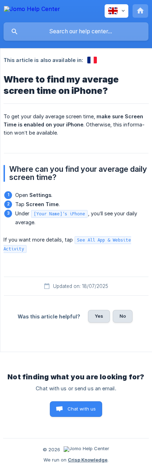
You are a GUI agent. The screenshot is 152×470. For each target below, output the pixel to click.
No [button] (122, 316)
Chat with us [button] (82, 409)
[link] (92, 60)
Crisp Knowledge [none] (87, 460)
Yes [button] (99, 316)
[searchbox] (76, 31)
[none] (32, 10)
